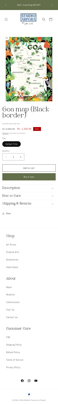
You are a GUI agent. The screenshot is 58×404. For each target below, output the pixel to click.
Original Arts (12, 252)
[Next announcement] (52, 5)
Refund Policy (13, 352)
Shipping (5, 133)
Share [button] (8, 213)
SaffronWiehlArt (25, 400)
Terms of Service (14, 359)
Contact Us (12, 317)
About (9, 287)
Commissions (13, 302)
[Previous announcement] (5, 5)
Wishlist (10, 294)
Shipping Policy (14, 344)
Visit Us (10, 309)
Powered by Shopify (38, 400)
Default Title (11, 144)
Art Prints (11, 244)
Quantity (5, 151)
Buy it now (29, 176)
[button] (6, 19)
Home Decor (12, 267)
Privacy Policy (13, 367)
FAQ (8, 337)
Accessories (12, 259)
